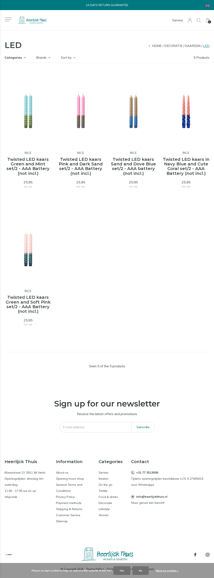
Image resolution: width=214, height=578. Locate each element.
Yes (122, 570)
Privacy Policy (65, 497)
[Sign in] (190, 20)
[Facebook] (195, 555)
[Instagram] (207, 555)
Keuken (103, 479)
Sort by (66, 58)
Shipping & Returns (69, 509)
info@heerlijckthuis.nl (151, 497)
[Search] (199, 20)
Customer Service (68, 515)
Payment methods (69, 503)
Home (157, 46)
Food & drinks (108, 497)
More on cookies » (167, 570)
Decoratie (173, 46)
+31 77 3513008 (147, 472)
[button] (8, 19)
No (140, 570)
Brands (41, 58)
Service (177, 20)
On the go (105, 485)
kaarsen (192, 46)
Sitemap (62, 521)
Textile (103, 491)
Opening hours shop (70, 479)
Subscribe (143, 427)
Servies (103, 472)
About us (62, 472)
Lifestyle (104, 509)
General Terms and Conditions (69, 488)
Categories (13, 58)
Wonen (104, 515)
